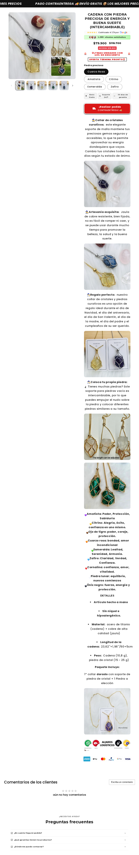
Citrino (113, 79)
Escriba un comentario (122, 782)
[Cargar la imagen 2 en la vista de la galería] (31, 85)
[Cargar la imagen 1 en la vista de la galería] (20, 85)
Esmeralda (95, 86)
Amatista (94, 79)
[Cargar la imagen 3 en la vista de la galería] (42, 85)
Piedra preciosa (93, 65)
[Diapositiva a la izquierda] (12, 86)
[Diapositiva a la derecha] (73, 86)
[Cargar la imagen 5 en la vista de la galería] (64, 85)
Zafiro (115, 86)
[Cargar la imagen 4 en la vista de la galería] (53, 85)
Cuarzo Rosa (96, 71)
